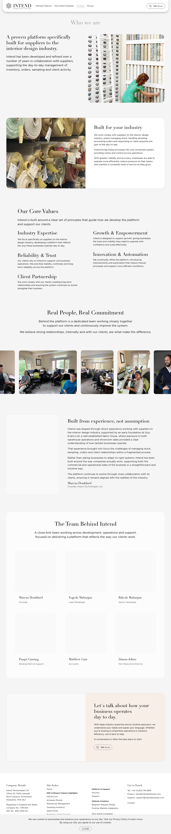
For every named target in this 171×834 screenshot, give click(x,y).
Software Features (44, 6)
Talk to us (157, 6)
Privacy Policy (120, 819)
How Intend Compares (64, 6)
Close (85, 829)
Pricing (90, 6)
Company (80, 6)
